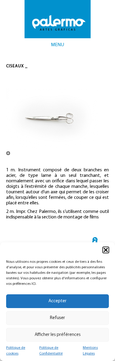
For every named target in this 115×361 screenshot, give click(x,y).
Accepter (57, 301)
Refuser (57, 318)
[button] (106, 250)
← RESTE (95, 241)
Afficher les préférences (58, 335)
